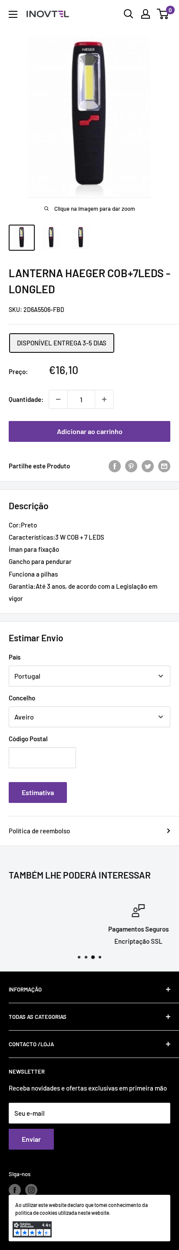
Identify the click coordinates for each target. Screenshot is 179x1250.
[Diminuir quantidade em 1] (58, 399)
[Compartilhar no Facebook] (115, 465)
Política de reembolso (39, 831)
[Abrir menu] (13, 14)
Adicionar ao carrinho (90, 431)
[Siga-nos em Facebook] (15, 1190)
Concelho (22, 698)
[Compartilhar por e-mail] (164, 465)
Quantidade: (26, 399)
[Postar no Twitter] (148, 465)
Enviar (31, 1139)
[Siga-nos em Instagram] (31, 1190)
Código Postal (28, 739)
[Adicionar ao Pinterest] (131, 465)
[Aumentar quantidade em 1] (104, 399)
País (14, 657)
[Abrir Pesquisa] (128, 14)
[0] (163, 14)
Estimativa (38, 792)
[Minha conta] (145, 14)
